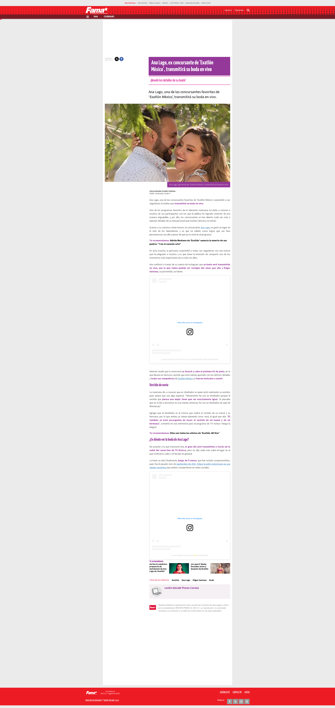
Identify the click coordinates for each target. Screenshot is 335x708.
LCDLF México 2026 (176, 3)
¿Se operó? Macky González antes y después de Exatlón (199, 566)
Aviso (247, 692)
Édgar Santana (200, 580)
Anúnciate (225, 692)
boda (211, 580)
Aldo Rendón (142, 3)
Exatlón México (185, 378)
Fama (96, 17)
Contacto (237, 692)
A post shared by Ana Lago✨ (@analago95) (189, 555)
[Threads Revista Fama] (247, 701)
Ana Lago (205, 227)
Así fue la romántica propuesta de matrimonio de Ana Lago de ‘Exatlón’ (158, 568)
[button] (117, 59)
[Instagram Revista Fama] (241, 701)
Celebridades (109, 17)
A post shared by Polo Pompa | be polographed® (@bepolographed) (189, 359)
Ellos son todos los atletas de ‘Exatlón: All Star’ (195, 433)
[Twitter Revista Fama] (235, 701)
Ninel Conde (206, 3)
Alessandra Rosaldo (193, 3)
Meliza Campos (154, 3)
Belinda (165, 3)
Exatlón (175, 580)
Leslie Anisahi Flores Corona (162, 191)
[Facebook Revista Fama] (229, 701)
